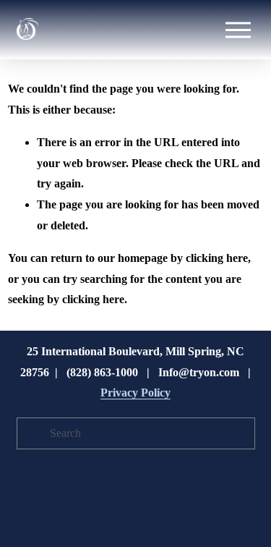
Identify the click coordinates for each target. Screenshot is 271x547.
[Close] (249, 92)
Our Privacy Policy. (137, 351)
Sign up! (135, 391)
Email (42, 210)
